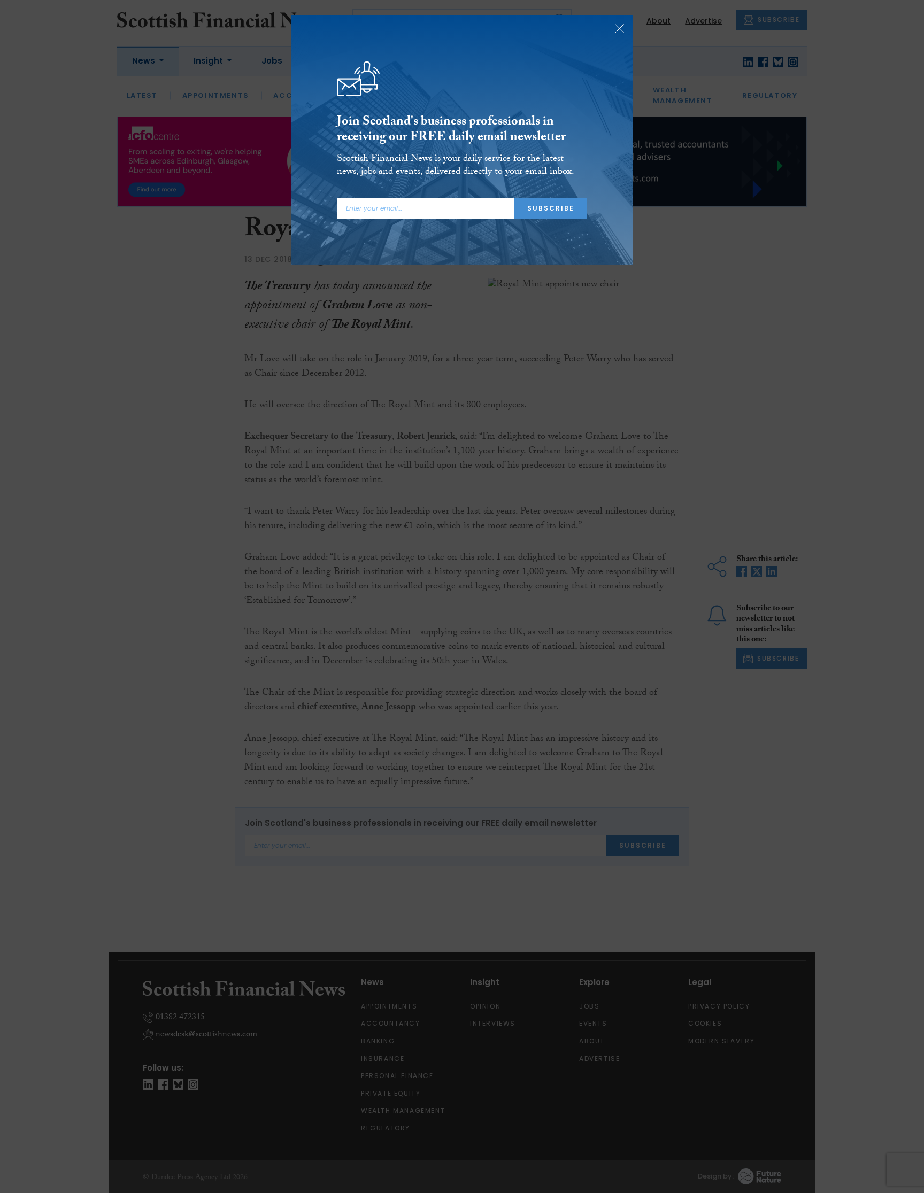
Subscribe (550, 208)
